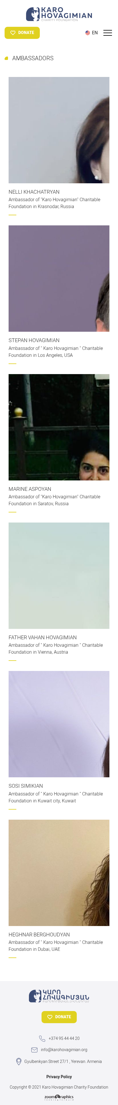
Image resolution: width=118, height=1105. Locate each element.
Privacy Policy (59, 1076)
